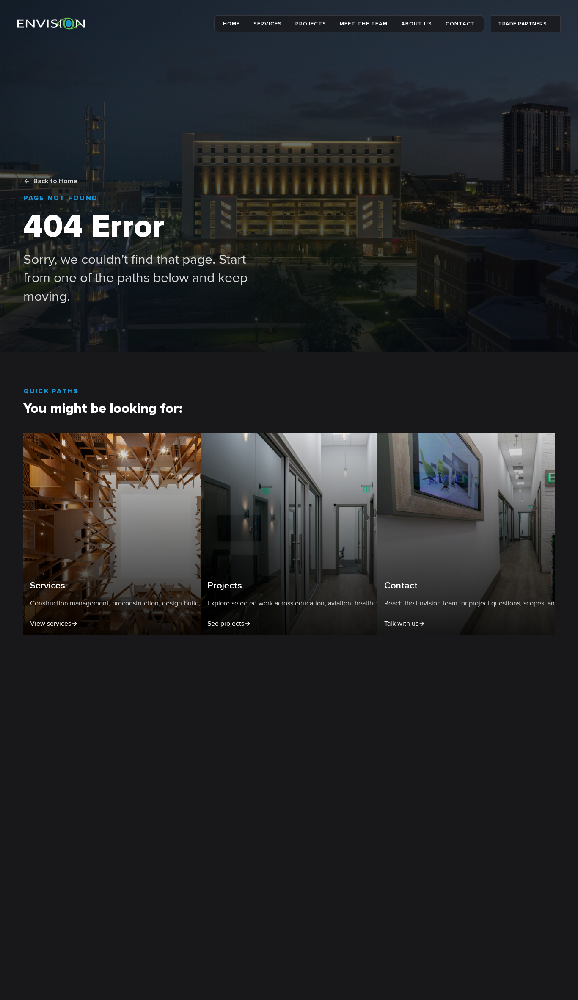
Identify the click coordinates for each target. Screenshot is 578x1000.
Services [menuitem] (267, 23)
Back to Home (55, 181)
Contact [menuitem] (460, 23)
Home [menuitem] (231, 23)
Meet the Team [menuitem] (363, 23)
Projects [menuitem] (310, 23)
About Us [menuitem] (416, 23)
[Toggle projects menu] (328, 24)
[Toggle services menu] (284, 24)
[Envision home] (51, 23)
